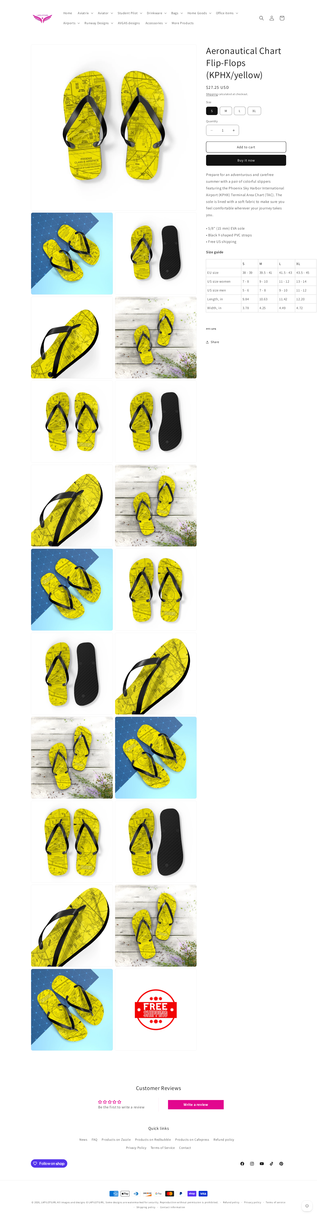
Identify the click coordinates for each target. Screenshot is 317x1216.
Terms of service (275, 1202)
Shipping (212, 94)
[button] (85, 13)
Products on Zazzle (116, 1139)
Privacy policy (252, 1202)
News (83, 1139)
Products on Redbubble (153, 1139)
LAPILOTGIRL (49, 1202)
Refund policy (223, 1139)
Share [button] (215, 342)
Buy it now (246, 160)
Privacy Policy (136, 1148)
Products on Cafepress (192, 1139)
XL (254, 111)
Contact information (172, 1207)
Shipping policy (146, 1207)
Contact (185, 1148)
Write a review (196, 1104)
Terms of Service (163, 1148)
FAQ (94, 1139)
